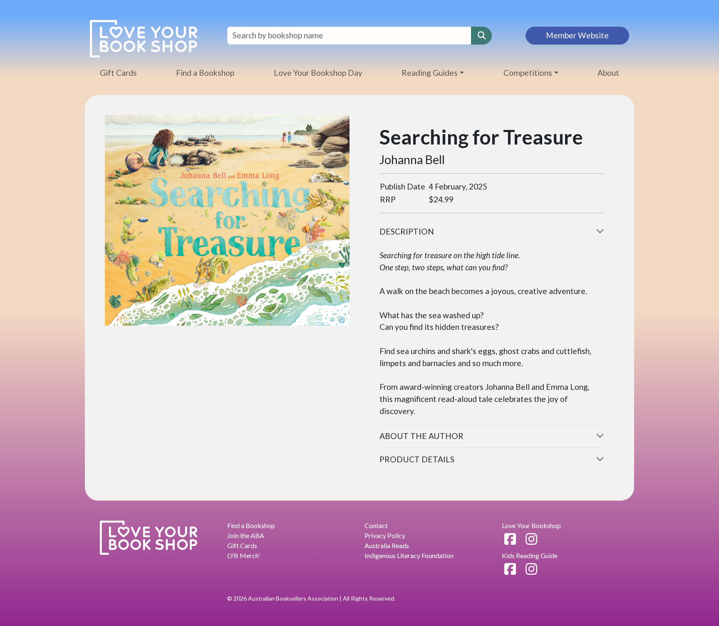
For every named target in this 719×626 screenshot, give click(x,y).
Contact (376, 525)
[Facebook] (510, 539)
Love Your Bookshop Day (318, 72)
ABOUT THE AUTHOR (421, 436)
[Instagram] (531, 538)
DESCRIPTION (406, 231)
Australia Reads (386, 545)
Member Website (577, 35)
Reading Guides (430, 72)
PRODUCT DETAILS (416, 459)
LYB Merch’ (243, 555)
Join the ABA (245, 535)
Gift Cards (118, 72)
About (608, 72)
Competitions (527, 72)
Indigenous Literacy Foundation (409, 555)
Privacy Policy (384, 535)
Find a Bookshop (205, 72)
